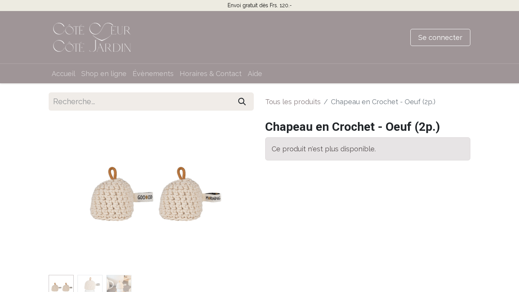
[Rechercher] (242, 101)
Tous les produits (293, 102)
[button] (64, 195)
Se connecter (440, 37)
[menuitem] (63, 73)
